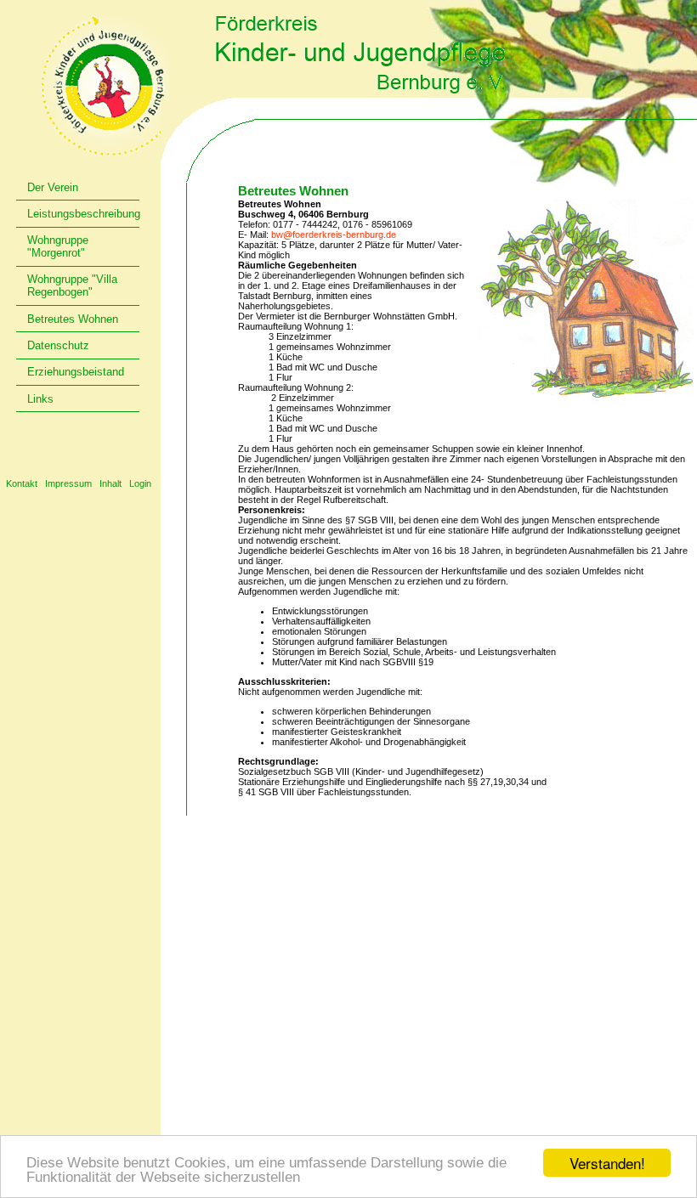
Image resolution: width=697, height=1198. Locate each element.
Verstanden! (607, 1162)
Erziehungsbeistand (75, 371)
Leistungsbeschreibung (83, 213)
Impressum (68, 483)
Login (140, 483)
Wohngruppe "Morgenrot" (57, 246)
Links (40, 399)
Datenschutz (58, 345)
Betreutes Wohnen (72, 319)
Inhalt (110, 483)
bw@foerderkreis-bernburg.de (333, 234)
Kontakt (21, 483)
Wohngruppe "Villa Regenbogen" (72, 285)
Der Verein (52, 187)
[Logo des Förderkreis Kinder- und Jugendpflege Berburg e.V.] (103, 85)
